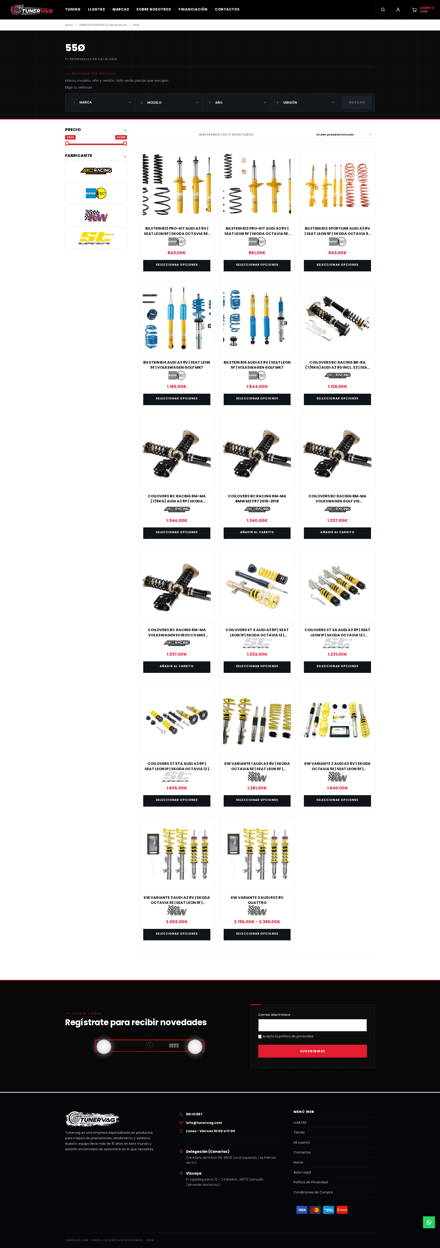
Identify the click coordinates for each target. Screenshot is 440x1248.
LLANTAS (96, 9)
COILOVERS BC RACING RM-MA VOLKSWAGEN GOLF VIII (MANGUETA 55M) (337, 501)
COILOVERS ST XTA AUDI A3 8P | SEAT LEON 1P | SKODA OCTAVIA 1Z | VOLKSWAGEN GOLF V (177, 769)
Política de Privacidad (311, 1182)
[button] (96, 129)
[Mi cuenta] (397, 9)
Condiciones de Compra (313, 1192)
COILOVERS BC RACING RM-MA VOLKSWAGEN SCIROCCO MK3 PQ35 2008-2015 (177, 635)
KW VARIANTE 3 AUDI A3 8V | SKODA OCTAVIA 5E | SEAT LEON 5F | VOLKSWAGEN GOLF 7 (177, 903)
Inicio (69, 25)
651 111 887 (194, 1114)
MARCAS (121, 9)
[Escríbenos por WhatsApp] (429, 1222)
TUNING (73, 9)
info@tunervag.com (204, 1122)
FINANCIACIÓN (193, 9)
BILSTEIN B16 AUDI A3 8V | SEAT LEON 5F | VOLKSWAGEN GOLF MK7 (257, 365)
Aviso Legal (302, 1172)
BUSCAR (357, 102)
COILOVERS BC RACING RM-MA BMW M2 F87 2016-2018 (257, 498)
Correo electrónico (274, 1014)
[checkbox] (96, 170)
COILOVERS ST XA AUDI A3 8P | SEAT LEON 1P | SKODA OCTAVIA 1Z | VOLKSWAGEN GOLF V (337, 635)
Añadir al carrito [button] (257, 532)
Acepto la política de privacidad (287, 1036)
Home (298, 1162)
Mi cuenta (302, 1142)
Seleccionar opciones (177, 265)
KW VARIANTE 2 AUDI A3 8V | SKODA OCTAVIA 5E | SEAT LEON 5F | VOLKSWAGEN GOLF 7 (337, 769)
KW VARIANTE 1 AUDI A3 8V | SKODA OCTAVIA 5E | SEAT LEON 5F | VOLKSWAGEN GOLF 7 (257, 769)
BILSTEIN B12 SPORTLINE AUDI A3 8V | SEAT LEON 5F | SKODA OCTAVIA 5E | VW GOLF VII (337, 233)
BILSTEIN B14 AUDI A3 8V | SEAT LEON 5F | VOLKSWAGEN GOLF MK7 (176, 365)
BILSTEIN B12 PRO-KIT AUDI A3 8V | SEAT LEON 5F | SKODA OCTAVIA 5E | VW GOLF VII (176, 233)
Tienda (299, 1132)
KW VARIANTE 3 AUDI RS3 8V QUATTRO (257, 900)
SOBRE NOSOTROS (153, 9)
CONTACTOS (227, 9)
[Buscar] (382, 9)
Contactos (302, 1152)
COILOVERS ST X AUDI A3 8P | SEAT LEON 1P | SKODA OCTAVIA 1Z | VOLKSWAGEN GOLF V (257, 635)
